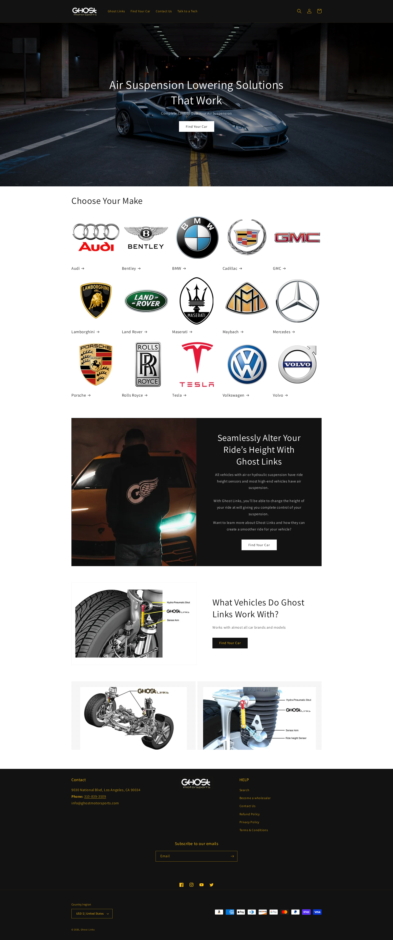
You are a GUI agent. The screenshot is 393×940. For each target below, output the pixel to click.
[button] (299, 11)
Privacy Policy (249, 822)
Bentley (129, 268)
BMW (176, 268)
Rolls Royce (132, 395)
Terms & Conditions (253, 830)
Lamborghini (83, 331)
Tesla (177, 395)
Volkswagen (233, 395)
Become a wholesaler (255, 798)
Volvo (278, 395)
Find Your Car (196, 126)
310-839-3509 (95, 796)
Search (244, 790)
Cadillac (230, 268)
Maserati (180, 331)
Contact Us (247, 806)
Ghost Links (88, 929)
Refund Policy (249, 814)
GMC (277, 268)
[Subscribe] (232, 856)
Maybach (231, 331)
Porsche (78, 395)
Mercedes (281, 331)
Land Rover (132, 331)
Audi (75, 268)
